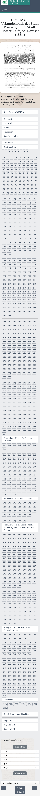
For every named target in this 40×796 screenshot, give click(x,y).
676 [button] (9, 574)
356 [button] (4, 353)
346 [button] (24, 345)
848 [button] (34, 684)
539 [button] (24, 475)
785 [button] (29, 646)
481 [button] (24, 426)
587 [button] (4, 511)
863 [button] (4, 696)
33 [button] (24, 165)
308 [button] (9, 325)
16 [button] (28, 157)
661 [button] (4, 566)
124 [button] (19, 211)
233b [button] (11, 704)
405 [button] (29, 383)
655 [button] (9, 562)
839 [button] (24, 680)
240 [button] (29, 280)
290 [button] (34, 307)
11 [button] (8, 157)
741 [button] (34, 611)
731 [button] (19, 607)
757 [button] (9, 623)
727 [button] (34, 603)
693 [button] (24, 582)
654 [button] (4, 562)
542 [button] (4, 479)
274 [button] (24, 299)
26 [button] (32, 161)
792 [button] (29, 650)
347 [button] (29, 345)
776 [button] (19, 642)
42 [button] (24, 169)
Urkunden (8, 143)
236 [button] (9, 280)
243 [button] (9, 284)
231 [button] (19, 276)
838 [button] (19, 680)
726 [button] (29, 603)
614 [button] (14, 538)
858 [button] (14, 692)
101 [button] (9, 199)
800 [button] (4, 660)
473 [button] (19, 422)
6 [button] (18, 151)
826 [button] (29, 672)
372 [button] (14, 361)
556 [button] (4, 487)
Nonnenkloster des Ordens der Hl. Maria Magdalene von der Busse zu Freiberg (19, 527)
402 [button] (14, 383)
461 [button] (29, 414)
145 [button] (19, 222)
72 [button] (36, 181)
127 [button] (34, 211)
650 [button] (19, 558)
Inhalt (6, 127)
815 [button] (9, 668)
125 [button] (24, 211)
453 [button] (24, 410)
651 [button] (24, 558)
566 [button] (19, 490)
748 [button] (34, 615)
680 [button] (29, 574)
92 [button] (8, 193)
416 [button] (14, 391)
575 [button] (14, 503)
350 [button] (9, 349)
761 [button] (14, 634)
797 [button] (19, 654)
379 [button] (14, 365)
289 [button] (29, 307)
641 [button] (9, 554)
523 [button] (14, 467)
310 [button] (19, 325)
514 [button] (4, 463)
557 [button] (9, 487)
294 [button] (19, 311)
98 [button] (32, 193)
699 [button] (19, 586)
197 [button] (34, 250)
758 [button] (14, 623)
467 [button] (24, 418)
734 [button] (34, 607)
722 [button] (9, 603)
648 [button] (9, 558)
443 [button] (9, 406)
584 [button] (24, 507)
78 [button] (24, 185)
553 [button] (24, 483)
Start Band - (14, 112)
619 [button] (4, 542)
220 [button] (34, 268)
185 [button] (9, 246)
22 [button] (16, 161)
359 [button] (19, 353)
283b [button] (17, 704)
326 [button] (29, 333)
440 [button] (29, 402)
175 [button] (29, 238)
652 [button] (29, 558)
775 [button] (14, 642)
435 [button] (4, 402)
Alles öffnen (20, 747)
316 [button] (14, 329)
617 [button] (29, 538)
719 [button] (29, 600)
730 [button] (14, 607)
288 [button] (24, 307)
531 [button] (19, 471)
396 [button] (29, 373)
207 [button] (4, 264)
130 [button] (14, 214)
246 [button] (24, 284)
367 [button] (24, 357)
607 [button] (14, 534)
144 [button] (14, 222)
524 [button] (19, 467)
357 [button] (9, 353)
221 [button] (4, 272)
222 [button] (9, 272)
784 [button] (24, 646)
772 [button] (34, 638)
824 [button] (19, 672)
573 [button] (4, 503)
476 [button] (34, 422)
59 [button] (20, 177)
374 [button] (24, 361)
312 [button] (29, 325)
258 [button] (14, 292)
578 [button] (29, 503)
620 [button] (9, 542)
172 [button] (14, 238)
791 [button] (24, 650)
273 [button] (19, 299)
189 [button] (29, 246)
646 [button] (34, 554)
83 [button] (8, 189)
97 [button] (28, 193)
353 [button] (24, 349)
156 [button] (4, 230)
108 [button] (9, 203)
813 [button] (34, 664)
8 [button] (24, 151)
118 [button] (24, 207)
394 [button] (19, 373)
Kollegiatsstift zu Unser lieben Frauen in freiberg (17, 628)
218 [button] (24, 268)
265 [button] (14, 296)
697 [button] (9, 586)
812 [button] (29, 664)
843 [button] (9, 684)
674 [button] (34, 570)
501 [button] (9, 455)
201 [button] (9, 260)
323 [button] (14, 333)
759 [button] (4, 634)
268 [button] (29, 296)
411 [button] (24, 387)
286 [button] (14, 307)
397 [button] (34, 373)
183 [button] (34, 242)
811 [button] (24, 664)
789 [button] (14, 650)
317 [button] (19, 329)
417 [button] (19, 391)
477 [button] (4, 426)
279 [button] (14, 303)
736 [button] (9, 611)
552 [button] (19, 483)
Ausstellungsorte (10, 783)
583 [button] (19, 507)
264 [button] (9, 296)
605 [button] (4, 534)
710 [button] (19, 596)
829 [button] (9, 676)
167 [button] (24, 234)
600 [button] (4, 521)
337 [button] (14, 341)
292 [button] (9, 311)
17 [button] (32, 157)
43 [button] (28, 169)
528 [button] (4, 471)
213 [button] (34, 264)
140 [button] (29, 218)
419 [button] (29, 391)
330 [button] (14, 337)
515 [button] (9, 463)
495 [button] (19, 445)
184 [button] (4, 246)
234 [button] (34, 276)
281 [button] (24, 303)
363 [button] (4, 357)
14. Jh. (6, 759)
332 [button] (24, 337)
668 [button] (4, 570)
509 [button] (14, 459)
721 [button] (4, 603)
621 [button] (14, 542)
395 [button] (24, 373)
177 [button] (4, 242)
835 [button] (4, 680)
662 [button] (9, 566)
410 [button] (19, 387)
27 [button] (36, 161)
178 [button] (9, 242)
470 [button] (4, 422)
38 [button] (8, 169)
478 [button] (9, 426)
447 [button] (29, 406)
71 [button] (32, 181)
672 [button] (24, 570)
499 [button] (4, 449)
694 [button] (29, 582)
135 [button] (4, 218)
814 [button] (4, 668)
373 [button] (19, 361)
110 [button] (19, 203)
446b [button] (23, 704)
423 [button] (14, 395)
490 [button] (34, 430)
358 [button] (14, 353)
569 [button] (34, 490)
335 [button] (4, 341)
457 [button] (9, 414)
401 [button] (9, 383)
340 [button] (29, 341)
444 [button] (14, 406)
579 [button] (34, 503)
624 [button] (29, 542)
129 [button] (9, 214)
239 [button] (24, 280)
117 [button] (19, 207)
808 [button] (9, 664)
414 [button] (4, 391)
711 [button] (24, 596)
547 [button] (29, 479)
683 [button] (9, 578)
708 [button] (9, 596)
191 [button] (4, 250)
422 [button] (9, 395)
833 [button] (29, 676)
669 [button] (9, 570)
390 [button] (34, 369)
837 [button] (14, 680)
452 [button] (19, 410)
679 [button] (24, 574)
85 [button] (16, 189)
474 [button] (24, 422)
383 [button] (34, 365)
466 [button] (19, 418)
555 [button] (34, 483)
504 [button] (24, 455)
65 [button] (8, 181)
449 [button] (4, 410)
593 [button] (34, 511)
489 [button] (29, 430)
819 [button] (29, 668)
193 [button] (14, 250)
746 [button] (24, 615)
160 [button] (24, 230)
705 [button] (29, 592)
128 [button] (4, 214)
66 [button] (12, 181)
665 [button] (24, 566)
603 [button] (19, 521)
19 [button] (4, 161)
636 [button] (19, 550)
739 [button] (24, 611)
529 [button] (9, 471)
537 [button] (14, 475)
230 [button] (14, 276)
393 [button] (14, 373)
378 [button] (9, 365)
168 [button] (29, 234)
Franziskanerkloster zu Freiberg (18, 499)
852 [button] (19, 688)
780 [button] (4, 646)
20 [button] (8, 161)
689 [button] (4, 582)
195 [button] (24, 250)
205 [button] (29, 260)
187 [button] (19, 246)
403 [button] (19, 383)
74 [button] (8, 185)
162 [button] (34, 230)
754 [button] (29, 619)
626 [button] (4, 546)
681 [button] (34, 574)
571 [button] (9, 494)
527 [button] (34, 467)
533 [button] (29, 471)
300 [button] (4, 321)
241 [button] (34, 280)
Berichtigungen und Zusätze (16, 714)
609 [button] (24, 534)
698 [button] (14, 586)
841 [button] (34, 680)
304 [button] (24, 321)
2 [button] (6, 151)
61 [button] (28, 177)
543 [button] (9, 479)
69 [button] (24, 181)
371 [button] (9, 361)
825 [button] (24, 672)
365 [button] (14, 357)
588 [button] (9, 511)
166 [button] (19, 234)
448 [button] (34, 406)
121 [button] (4, 211)
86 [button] (20, 189)
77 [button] (20, 185)
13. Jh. (5, 755)
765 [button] (34, 634)
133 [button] (29, 214)
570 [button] (4, 494)
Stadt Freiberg (10, 147)
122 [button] (9, 211)
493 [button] (9, 445)
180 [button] (19, 242)
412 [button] (29, 387)
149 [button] (4, 226)
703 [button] (19, 592)
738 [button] (19, 611)
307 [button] (4, 325)
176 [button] (34, 238)
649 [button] (14, 558)
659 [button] (29, 562)
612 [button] (4, 538)
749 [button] (4, 619)
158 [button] (14, 230)
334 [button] (34, 337)
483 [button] (34, 426)
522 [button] (9, 467)
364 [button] (9, 357)
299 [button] (9, 315)
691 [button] (14, 582)
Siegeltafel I (9, 720)
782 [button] (14, 646)
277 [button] (4, 303)
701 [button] (9, 592)
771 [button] (29, 638)
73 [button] (4, 185)
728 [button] (4, 607)
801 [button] (9, 660)
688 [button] (34, 578)
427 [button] (34, 395)
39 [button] (12, 169)
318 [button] (24, 329)
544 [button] (14, 479)
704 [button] (24, 592)
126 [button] (29, 211)
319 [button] (29, 329)
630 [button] (24, 546)
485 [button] (9, 430)
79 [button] (28, 185)
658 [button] (24, 562)
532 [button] (24, 471)
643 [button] (19, 554)
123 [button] (14, 211)
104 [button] (24, 199)
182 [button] (29, 242)
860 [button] (24, 692)
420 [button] (34, 391)
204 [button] (24, 260)
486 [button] (14, 430)
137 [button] (14, 218)
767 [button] (9, 638)
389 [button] (29, 369)
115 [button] (9, 207)
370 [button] (4, 361)
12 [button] (12, 157)
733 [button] (29, 607)
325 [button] (24, 333)
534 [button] (34, 471)
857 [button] (9, 692)
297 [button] (34, 311)
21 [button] (12, 161)
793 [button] (34, 650)
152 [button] (19, 226)
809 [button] (14, 664)
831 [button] (19, 676)
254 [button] (29, 288)
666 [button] (29, 566)
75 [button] (12, 185)
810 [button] (19, 664)
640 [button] (4, 554)
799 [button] (29, 654)
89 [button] (32, 189)
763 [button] (24, 634)
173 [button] (19, 238)
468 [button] (29, 418)
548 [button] (34, 479)
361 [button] (29, 353)
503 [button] (19, 455)
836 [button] (9, 680)
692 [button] (19, 582)
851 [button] (14, 688)
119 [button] (29, 207)
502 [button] (14, 455)
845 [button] (19, 684)
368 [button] (29, 357)
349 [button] (4, 349)
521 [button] (4, 467)
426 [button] (29, 395)
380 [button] (19, 365)
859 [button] (19, 692)
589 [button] (14, 511)
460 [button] (24, 414)
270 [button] (4, 299)
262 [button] (34, 292)
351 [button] (14, 349)
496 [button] (24, 445)
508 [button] (9, 459)
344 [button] (14, 345)
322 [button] (9, 333)
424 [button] (19, 395)
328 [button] (4, 337)
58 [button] (16, 177)
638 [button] (29, 550)
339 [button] (24, 341)
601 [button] (9, 521)
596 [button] (14, 515)
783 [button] (19, 646)
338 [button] (19, 341)
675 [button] (4, 574)
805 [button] (29, 660)
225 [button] (24, 272)
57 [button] (12, 177)
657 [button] (19, 562)
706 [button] (34, 592)
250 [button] (9, 288)
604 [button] (24, 521)
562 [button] (34, 487)
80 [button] (32, 185)
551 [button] (14, 483)
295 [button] (24, 311)
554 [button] (29, 483)
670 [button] (14, 570)
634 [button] (9, 550)
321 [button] (4, 333)
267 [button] (24, 296)
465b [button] (29, 704)
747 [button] (29, 615)
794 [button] (4, 654)
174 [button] (24, 238)
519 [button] (29, 463)
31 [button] (16, 165)
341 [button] (34, 341)
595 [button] (9, 515)
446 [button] (24, 406)
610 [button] (29, 534)
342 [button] (4, 345)
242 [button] (4, 284)
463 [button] (4, 418)
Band (21, 792)
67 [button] (16, 181)
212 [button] (29, 264)
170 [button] (4, 238)
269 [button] (34, 296)
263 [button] (4, 296)
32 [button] (20, 165)
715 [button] (9, 600)
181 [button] (24, 242)
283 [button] (34, 303)
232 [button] (24, 276)
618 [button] (34, 538)
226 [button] (29, 272)
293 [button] (14, 311)
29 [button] (8, 165)
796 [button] (14, 654)
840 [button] (29, 680)
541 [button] (34, 475)
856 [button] (4, 692)
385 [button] (9, 369)
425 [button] (24, 395)
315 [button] (9, 329)
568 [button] (29, 490)
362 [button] (34, 353)
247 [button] (29, 284)
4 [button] (12, 151)
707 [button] (4, 596)
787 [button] (4, 650)
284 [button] (4, 307)
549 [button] (4, 483)
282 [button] (29, 303)
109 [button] (14, 203)
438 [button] (19, 402)
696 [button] (4, 586)
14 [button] (20, 157)
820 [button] (34, 668)
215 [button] (9, 268)
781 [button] (9, 646)
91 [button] (4, 193)
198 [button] (4, 254)
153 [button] (24, 226)
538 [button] (19, 475)
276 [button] (34, 299)
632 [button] (34, 546)
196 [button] (29, 250)
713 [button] (34, 596)
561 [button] (29, 487)
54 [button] (36, 173)
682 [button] (4, 578)
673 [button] (29, 570)
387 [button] (19, 369)
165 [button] (14, 234)
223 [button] (14, 272)
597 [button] (19, 515)
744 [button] (14, 615)
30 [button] (12, 165)
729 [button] (9, 607)
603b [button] (5, 708)
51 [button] (24, 173)
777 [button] (24, 642)
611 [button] (34, 534)
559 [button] (19, 487)
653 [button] (34, 558)
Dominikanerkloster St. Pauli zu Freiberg (18, 439)
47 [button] (8, 173)
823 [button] (14, 672)
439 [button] (24, 402)
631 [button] (29, 546)
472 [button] (14, 422)
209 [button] (14, 264)
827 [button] (34, 672)
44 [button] (32, 169)
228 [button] (4, 276)
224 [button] (19, 272)
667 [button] (34, 566)
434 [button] (34, 398)
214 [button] (4, 268)
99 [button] (36, 193)
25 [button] (28, 161)
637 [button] (24, 550)
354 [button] (29, 349)
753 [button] (24, 619)
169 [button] (34, 234)
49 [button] (16, 173)
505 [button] (29, 455)
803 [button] (19, 660)
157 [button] (9, 230)
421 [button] (4, 395)
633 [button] (4, 550)
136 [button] (9, 218)
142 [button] (4, 222)
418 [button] (24, 391)
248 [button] (34, 284)
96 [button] (24, 193)
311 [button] (24, 325)
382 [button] (29, 365)
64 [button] (4, 181)
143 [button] (9, 222)
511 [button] (24, 459)
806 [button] (34, 660)
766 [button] (4, 638)
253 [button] (24, 288)
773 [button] (4, 642)
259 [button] (19, 292)
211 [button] (24, 264)
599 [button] (29, 515)
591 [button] (24, 511)
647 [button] (4, 558)
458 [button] (14, 414)
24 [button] (24, 161)
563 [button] (4, 490)
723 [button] (14, 603)
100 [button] (4, 199)
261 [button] (29, 292)
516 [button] (14, 463)
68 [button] (20, 181)
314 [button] (4, 329)
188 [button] (24, 246)
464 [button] (9, 418)
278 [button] (9, 303)
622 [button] (19, 542)
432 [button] (24, 398)
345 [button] (19, 345)
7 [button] (21, 151)
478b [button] (35, 704)
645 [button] (29, 554)
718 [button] (24, 600)
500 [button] (4, 455)
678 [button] (19, 574)
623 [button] (24, 542)
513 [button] (34, 459)
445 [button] (19, 406)
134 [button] (34, 214)
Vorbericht (8, 132)
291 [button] (4, 311)
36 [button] (36, 165)
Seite (21, 788)
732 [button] (24, 607)
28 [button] (4, 165)
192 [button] (9, 250)
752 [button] (19, 619)
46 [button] (4, 173)
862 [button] (34, 692)
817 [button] (19, 668)
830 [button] (14, 676)
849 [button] (4, 688)
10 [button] (4, 157)
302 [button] (14, 321)
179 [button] (14, 242)
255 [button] (34, 288)
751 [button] (14, 619)
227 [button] (34, 272)
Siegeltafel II (9, 725)
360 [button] (24, 353)
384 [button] (4, 369)
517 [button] (19, 463)
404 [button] (24, 383)
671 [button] (19, 570)
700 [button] (4, 592)
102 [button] (14, 199)
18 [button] (36, 157)
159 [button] (19, 230)
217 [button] (19, 268)
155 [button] (34, 226)
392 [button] (9, 373)
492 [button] (4, 445)
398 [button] (4, 377)
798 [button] (24, 654)
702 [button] (14, 592)
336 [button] (9, 341)
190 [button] (34, 246)
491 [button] (4, 434)
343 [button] (9, 345)
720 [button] (34, 600)
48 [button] (12, 173)
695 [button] (34, 582)
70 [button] (28, 181)
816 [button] (14, 668)
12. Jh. (6, 751)
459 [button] (19, 414)
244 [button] (14, 284)
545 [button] (19, 479)
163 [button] (4, 234)
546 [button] (24, 479)
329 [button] (9, 337)
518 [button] (24, 463)
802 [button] (14, 660)
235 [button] (4, 280)
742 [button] (4, 615)
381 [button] (24, 365)
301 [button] (9, 321)
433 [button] (29, 398)
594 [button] (4, 515)
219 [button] (29, 268)
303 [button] (19, 321)
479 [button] (14, 426)
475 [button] (29, 422)
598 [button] (24, 515)
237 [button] (14, 280)
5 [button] (15, 151)
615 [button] (19, 538)
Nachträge (8, 700)
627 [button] (9, 546)
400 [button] (4, 383)
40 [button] (16, 169)
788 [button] (9, 650)
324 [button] (19, 333)
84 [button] (12, 189)
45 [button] (36, 169)
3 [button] (9, 151)
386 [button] (14, 369)
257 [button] (9, 292)
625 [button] (34, 542)
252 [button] (19, 288)
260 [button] (24, 292)
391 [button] (4, 373)
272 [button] (14, 299)
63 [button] (36, 177)
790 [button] (19, 650)
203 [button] (19, 260)
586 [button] (34, 507)
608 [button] (19, 534)
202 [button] (14, 260)
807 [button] (4, 664)
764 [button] (29, 634)
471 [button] (9, 422)
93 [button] (12, 193)
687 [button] (29, 578)
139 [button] (24, 218)
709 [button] (14, 596)
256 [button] (4, 292)
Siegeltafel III (9, 729)
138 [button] (19, 218)
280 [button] (19, 303)
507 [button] (4, 459)
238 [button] (19, 280)
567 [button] (24, 490)
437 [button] (14, 402)
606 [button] (9, 534)
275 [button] (29, 299)
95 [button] (20, 193)
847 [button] (29, 684)
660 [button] (34, 562)
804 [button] (24, 660)
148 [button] (34, 222)
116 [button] (14, 207)
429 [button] (9, 398)
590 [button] (19, 511)
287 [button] (19, 307)
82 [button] (4, 189)
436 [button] (9, 402)
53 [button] (32, 173)
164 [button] (9, 234)
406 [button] (34, 383)
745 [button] (19, 615)
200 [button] (4, 260)
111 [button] (24, 203)
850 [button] (9, 688)
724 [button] (19, 603)
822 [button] (9, 672)
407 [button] (4, 387)
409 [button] (14, 387)
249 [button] (4, 288)
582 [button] (14, 507)
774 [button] (9, 642)
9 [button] (27, 151)
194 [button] (19, 250)
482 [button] (29, 426)
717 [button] (19, 600)
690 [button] (9, 582)
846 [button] (24, 684)
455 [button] (34, 410)
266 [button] (19, 296)
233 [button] (29, 276)
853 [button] (24, 688)
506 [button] (34, 455)
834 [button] (34, 676)
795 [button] (9, 654)
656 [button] (14, 562)
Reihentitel (9, 119)
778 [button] (29, 642)
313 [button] (34, 325)
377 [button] (4, 365)
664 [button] (19, 566)
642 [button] (14, 554)
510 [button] (19, 459)
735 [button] (4, 611)
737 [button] (14, 611)
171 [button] (9, 238)
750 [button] (9, 619)
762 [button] (19, 634)
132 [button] (24, 214)
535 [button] (4, 475)
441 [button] (34, 402)
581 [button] (9, 507)
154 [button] (29, 226)
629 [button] (19, 546)
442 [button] (4, 406)
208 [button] (9, 264)
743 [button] (9, 615)
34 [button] (28, 165)
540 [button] (29, 475)
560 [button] (24, 487)
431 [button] (19, 398)
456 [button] (4, 414)
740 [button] (29, 611)
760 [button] (9, 634)
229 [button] (9, 276)
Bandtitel (8, 123)
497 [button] (29, 445)
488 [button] (24, 430)
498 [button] (34, 445)
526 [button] (29, 467)
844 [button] (14, 684)
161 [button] (29, 230)
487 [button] (19, 430)
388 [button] (24, 369)
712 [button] (29, 596)
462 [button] (34, 414)
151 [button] (14, 226)
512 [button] (29, 459)
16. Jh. (6, 767)
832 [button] (24, 676)
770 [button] (24, 638)
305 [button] (29, 321)
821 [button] (4, 672)
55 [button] (4, 177)
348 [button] (34, 345)
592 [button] (29, 511)
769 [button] (19, 638)
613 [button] (9, 538)
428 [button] (4, 398)
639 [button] (34, 550)
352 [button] (19, 349)
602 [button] (14, 521)
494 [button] (14, 445)
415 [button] (9, 391)
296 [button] (29, 311)
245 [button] (19, 284)
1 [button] (3, 151)
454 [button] (29, 410)
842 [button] (4, 684)
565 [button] (14, 490)
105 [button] (29, 199)
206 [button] (34, 260)
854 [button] (29, 688)
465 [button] (14, 418)
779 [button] (34, 642)
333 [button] (29, 337)
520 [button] (34, 463)
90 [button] (36, 189)
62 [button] (32, 177)
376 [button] (34, 361)
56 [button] (8, 177)
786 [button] (34, 646)
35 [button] (32, 165)
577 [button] (24, 503)
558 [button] (14, 487)
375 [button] (29, 361)
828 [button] (4, 676)
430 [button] (14, 398)
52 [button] (28, 173)
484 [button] (4, 430)
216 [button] (14, 268)
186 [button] (14, 246)
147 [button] (29, 222)
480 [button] (19, 426)
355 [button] (34, 349)
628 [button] (14, 546)
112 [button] (29, 203)
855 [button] (34, 688)
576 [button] (19, 503)
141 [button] (34, 218)
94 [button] (16, 193)
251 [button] (14, 288)
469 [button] (34, 418)
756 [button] (4, 623)
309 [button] (14, 325)
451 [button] (14, 410)
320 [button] (34, 329)
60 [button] (24, 177)
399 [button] (9, 377)
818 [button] (24, 668)
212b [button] (5, 704)
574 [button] (9, 503)
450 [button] (9, 410)
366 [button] (19, 357)
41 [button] (20, 169)
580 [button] (4, 507)
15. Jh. (6, 763)
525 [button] (24, 467)
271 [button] (9, 299)
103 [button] (19, 199)
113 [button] (34, 203)
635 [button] (14, 550)
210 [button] (19, 264)
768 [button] (14, 638)
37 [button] (4, 169)
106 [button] (34, 199)
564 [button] (9, 490)
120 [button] (34, 207)
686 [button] (24, 578)
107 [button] (4, 203)
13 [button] (16, 157)
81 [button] (36, 185)
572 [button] (14, 494)
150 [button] (9, 226)
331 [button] (19, 337)
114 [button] (4, 207)
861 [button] (29, 692)
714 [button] (4, 600)
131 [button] (19, 214)
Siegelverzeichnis (11, 136)
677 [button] (14, 574)
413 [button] (34, 387)
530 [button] (14, 471)
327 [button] (34, 333)
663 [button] (14, 566)
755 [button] (34, 619)
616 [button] (24, 538)
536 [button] (9, 475)
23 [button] (20, 161)
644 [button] (24, 554)
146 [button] (24, 222)
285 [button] (9, 307)
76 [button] (16, 185)
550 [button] (9, 483)
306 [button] (34, 321)
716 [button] (14, 600)
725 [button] (24, 603)
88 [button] (28, 189)
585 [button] (29, 507)
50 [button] (20, 173)
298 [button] (4, 315)
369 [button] (34, 357)
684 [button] (14, 578)
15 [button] (24, 157)
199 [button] (9, 254)
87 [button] (24, 189)
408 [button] (9, 387)
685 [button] (19, 578)
